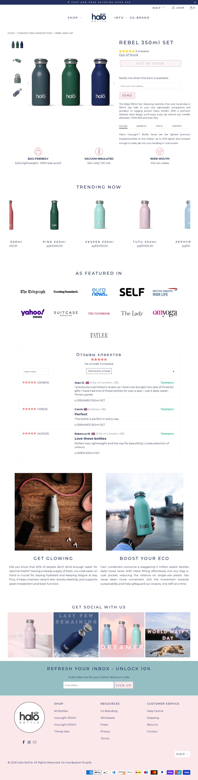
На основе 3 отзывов (99, 363)
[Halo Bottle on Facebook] (23, 742)
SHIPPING (177, 126)
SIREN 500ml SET (88, 453)
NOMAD (123, 126)
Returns (152, 724)
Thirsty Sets (62, 731)
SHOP (74, 17)
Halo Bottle (25, 762)
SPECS (159, 126)
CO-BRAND (140, 17)
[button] (127, 51)
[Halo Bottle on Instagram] (29, 742)
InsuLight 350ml (65, 717)
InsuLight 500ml (65, 724)
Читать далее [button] (84, 394)
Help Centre (155, 711)
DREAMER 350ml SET (91, 400)
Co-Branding (109, 711)
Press (104, 724)
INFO (119, 17)
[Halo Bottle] (99, 17)
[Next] (113, 83)
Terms (105, 738)
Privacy (105, 731)
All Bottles (61, 711)
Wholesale (108, 717)
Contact (152, 731)
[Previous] (28, 83)
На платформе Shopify (76, 762)
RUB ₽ (157, 8)
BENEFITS (141, 126)
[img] (29, 382)
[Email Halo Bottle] (34, 742)
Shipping (153, 717)
